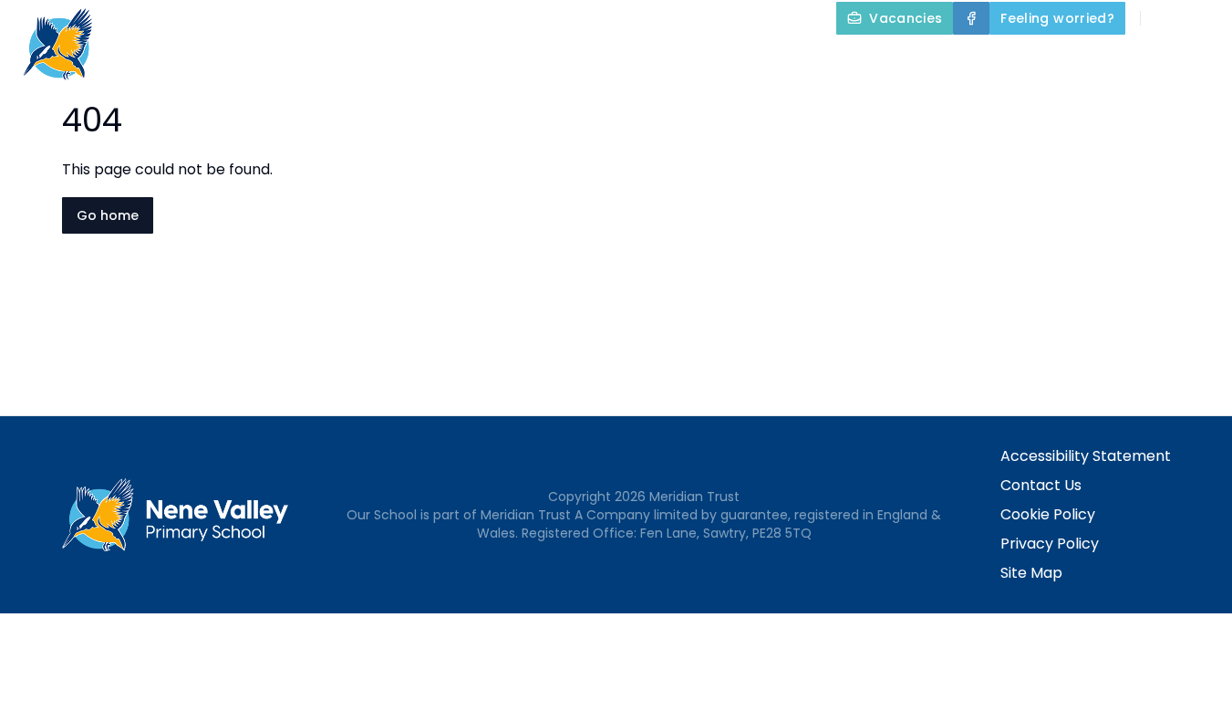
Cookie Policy (1047, 514)
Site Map (1031, 572)
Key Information (643, 60)
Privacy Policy (1049, 543)
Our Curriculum (818, 60)
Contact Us (1041, 485)
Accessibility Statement (1085, 455)
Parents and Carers (1004, 60)
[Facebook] (971, 18)
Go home (108, 215)
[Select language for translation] (1202, 18)
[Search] (1164, 18)
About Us (491, 60)
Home (402, 60)
